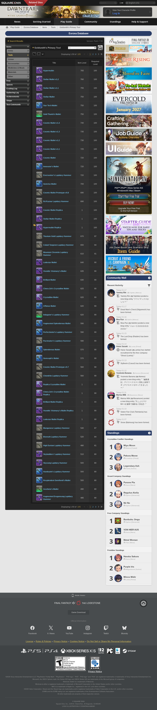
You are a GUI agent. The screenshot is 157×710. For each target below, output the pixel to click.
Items (8, 47)
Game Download (78, 612)
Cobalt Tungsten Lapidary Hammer (58, 245)
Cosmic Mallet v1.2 (51, 140)
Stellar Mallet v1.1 (51, 88)
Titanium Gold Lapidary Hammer (57, 236)
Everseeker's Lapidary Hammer (57, 175)
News (52, 633)
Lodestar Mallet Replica (53, 419)
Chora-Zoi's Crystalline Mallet (56, 289)
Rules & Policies (43, 641)
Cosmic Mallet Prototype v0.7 (56, 367)
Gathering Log (12, 93)
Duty (8, 81)
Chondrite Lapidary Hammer (55, 376)
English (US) (134, 3)
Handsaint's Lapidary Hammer (56, 472)
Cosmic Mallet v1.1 (51, 149)
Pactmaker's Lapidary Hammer (57, 341)
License (29, 641)
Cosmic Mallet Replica (53, 210)
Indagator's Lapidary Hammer (56, 315)
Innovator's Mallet (51, 166)
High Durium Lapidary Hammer (56, 445)
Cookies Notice (77, 641)
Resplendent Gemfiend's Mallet (56, 480)
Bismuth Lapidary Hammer (55, 437)
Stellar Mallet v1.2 (51, 79)
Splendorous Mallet (51, 350)
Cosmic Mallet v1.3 (51, 132)
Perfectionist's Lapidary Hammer (57, 332)
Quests (9, 85)
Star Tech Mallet (50, 105)
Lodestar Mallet (50, 262)
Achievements (12, 97)
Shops (9, 101)
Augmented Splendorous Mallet (57, 323)
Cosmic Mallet (49, 158)
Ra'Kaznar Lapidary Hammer (56, 201)
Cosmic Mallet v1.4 (51, 123)
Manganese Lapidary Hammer (56, 428)
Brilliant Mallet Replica (53, 402)
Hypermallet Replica (52, 228)
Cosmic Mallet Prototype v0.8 (56, 193)
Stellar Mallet (49, 97)
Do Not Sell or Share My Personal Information (109, 641)
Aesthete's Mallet (50, 489)
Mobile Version (80, 595)
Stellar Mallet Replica (52, 219)
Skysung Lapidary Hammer (55, 463)
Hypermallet (48, 71)
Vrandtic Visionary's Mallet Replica (58, 411)
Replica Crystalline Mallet (54, 384)
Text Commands (13, 105)
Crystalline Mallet (50, 297)
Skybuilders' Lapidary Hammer (56, 454)
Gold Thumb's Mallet (52, 114)
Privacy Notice (60, 641)
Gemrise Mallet (49, 184)
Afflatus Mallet (49, 306)
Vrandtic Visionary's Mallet (54, 271)
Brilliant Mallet (49, 280)
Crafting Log (11, 89)
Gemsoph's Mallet (51, 358)
